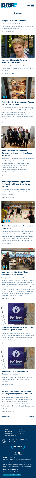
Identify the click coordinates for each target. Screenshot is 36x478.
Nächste (30, 417)
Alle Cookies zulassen (12, 475)
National (8, 433)
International (10, 436)
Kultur (21, 433)
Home (7, 429)
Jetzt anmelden (18, 447)
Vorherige (6, 417)
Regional (8, 431)
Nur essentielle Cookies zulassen (12, 472)
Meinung (22, 431)
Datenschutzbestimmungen (10, 469)
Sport (21, 429)
